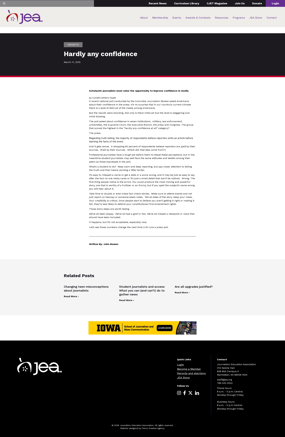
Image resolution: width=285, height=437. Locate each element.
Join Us (240, 3)
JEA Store (255, 17)
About (144, 17)
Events (176, 17)
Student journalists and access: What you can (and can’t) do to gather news (142, 290)
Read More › (71, 296)
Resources (221, 17)
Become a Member (189, 368)
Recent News (158, 3)
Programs (239, 17)
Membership (160, 17)
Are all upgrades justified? (194, 286)
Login (275, 3)
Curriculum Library (186, 3)
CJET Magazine (217, 3)
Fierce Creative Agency (153, 428)
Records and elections (191, 373)
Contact (271, 17)
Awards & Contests (198, 17)
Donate (257, 3)
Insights (73, 44)
